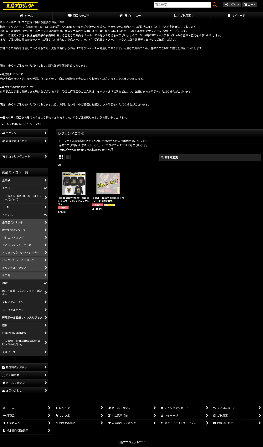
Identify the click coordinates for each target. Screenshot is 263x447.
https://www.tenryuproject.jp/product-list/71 (87, 149)
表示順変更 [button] (171, 157)
